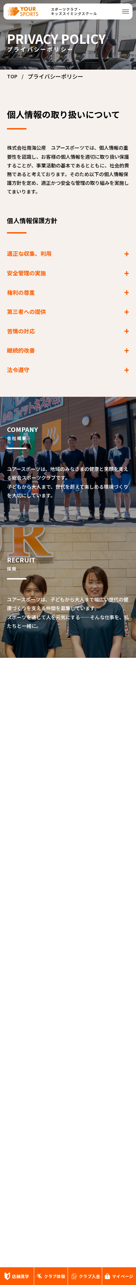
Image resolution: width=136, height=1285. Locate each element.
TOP (12, 76)
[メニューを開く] (125, 11)
